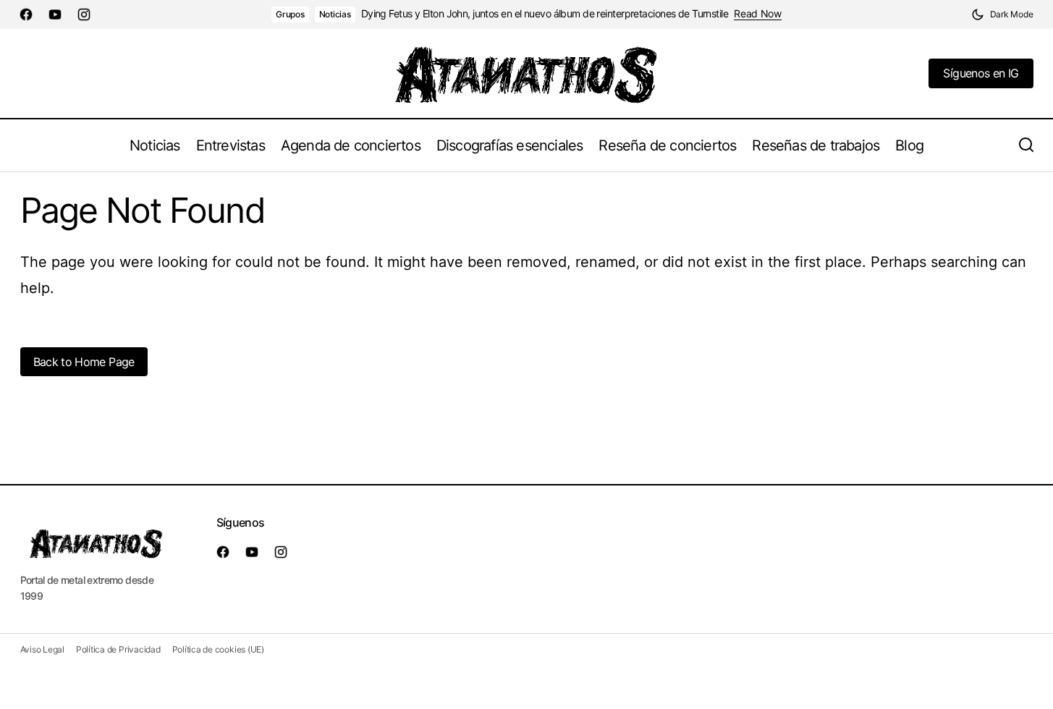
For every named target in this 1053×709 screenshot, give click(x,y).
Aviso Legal (42, 649)
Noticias (335, 14)
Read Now (758, 14)
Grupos (290, 14)
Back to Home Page (84, 361)
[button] (1002, 14)
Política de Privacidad (118, 649)
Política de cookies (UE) (218, 649)
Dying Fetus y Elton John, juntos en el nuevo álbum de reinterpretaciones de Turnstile (544, 14)
